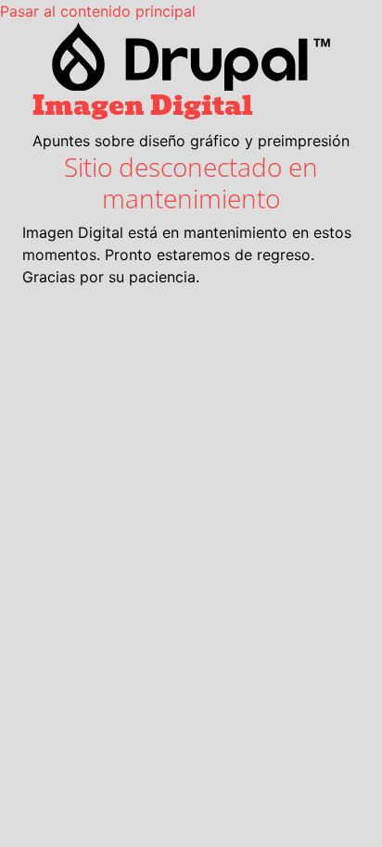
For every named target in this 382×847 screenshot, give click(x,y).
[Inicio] (191, 56)
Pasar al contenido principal (98, 11)
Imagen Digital (142, 105)
